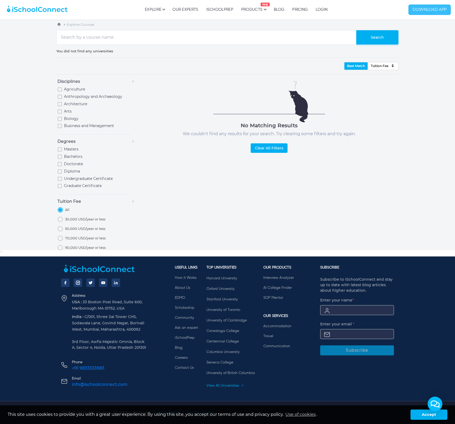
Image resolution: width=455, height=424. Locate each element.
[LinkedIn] (116, 283)
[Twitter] (90, 283)
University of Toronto (223, 310)
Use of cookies (300, 414)
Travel (268, 336)
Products (252, 7)
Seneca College (219, 362)
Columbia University (223, 352)
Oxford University (220, 289)
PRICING (300, 10)
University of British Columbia (230, 373)
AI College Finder (277, 288)
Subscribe (357, 350)
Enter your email (337, 324)
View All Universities (223, 385)
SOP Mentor (273, 298)
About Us (182, 288)
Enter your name (337, 300)
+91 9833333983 (88, 368)
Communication (276, 346)
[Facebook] (65, 283)
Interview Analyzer (278, 278)
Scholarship (184, 308)
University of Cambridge (226, 320)
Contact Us (184, 368)
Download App (430, 10)
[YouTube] (103, 283)
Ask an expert (186, 328)
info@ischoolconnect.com (99, 384)
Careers (181, 358)
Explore (153, 10)
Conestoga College (222, 331)
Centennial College (222, 341)
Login (322, 10)
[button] (435, 404)
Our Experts (185, 10)
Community (184, 318)
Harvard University (221, 278)
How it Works (185, 278)
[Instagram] (78, 283)
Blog (279, 10)
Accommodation (277, 326)
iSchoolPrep (219, 10)
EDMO (180, 298)
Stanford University (222, 299)
